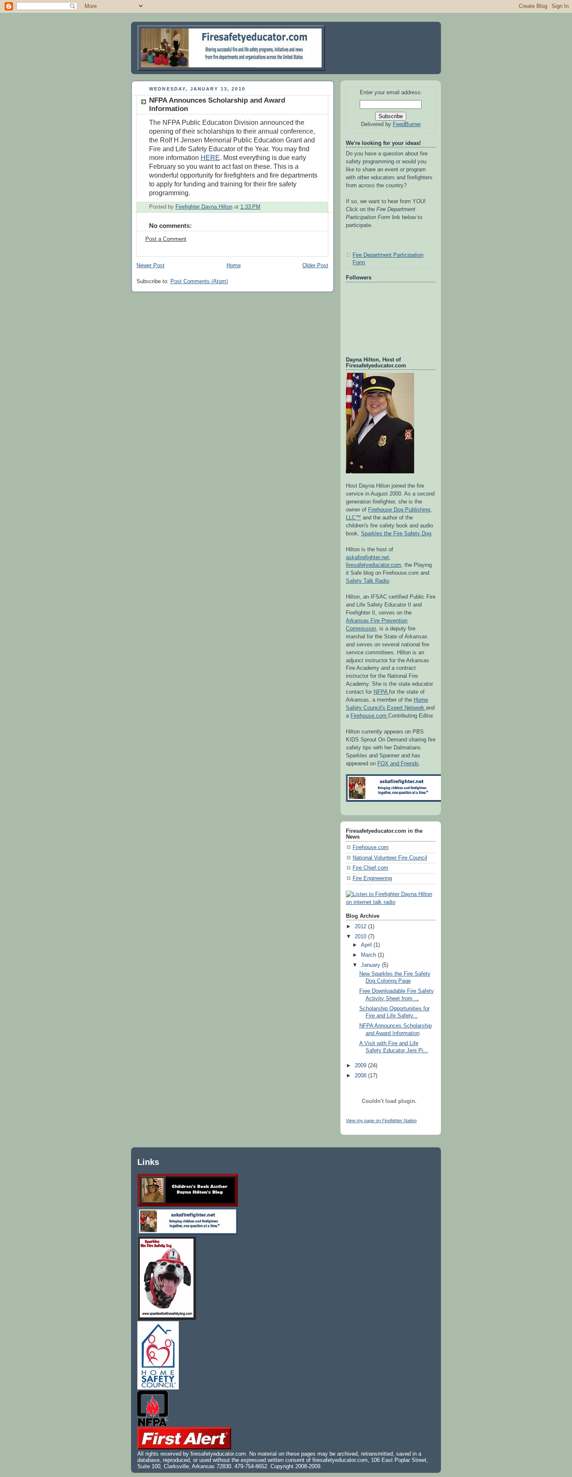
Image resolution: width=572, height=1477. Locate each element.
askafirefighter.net (367, 557)
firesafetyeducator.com (373, 565)
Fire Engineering (372, 878)
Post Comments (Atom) (199, 281)
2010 (361, 937)
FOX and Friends (398, 764)
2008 (361, 1076)
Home (234, 266)
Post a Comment (165, 239)
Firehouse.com (369, 716)
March (369, 955)
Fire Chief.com (370, 868)
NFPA (381, 692)
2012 (361, 927)
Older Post (315, 266)
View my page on (381, 1120)
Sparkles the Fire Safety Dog (396, 534)
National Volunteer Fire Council (390, 858)
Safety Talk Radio (367, 581)
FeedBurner (407, 124)
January (371, 965)
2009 (361, 1066)
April (367, 945)
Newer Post (151, 266)
